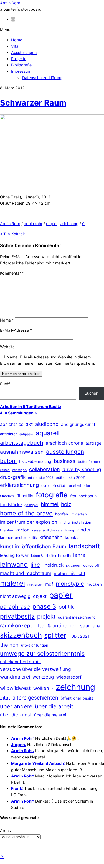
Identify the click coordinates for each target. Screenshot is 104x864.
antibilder (8, 434)
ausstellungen (65, 451)
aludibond (47, 424)
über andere (16, 706)
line (35, 564)
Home (16, 39)
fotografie (52, 495)
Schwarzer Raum (33, 102)
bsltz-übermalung (35, 461)
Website (7, 346)
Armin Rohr (10, 223)
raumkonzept (16, 625)
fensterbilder (78, 485)
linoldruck (53, 565)
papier (51, 223)
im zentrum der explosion (28, 522)
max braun (34, 585)
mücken (94, 584)
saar (85, 625)
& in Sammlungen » (18, 413)
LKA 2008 (73, 566)
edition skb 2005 (40, 478)
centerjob (19, 470)
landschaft (84, 546)
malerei (12, 583)
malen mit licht (69, 573)
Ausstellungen (24, 52)
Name (7, 320)
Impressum (21, 71)
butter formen (89, 462)
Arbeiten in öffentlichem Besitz (30, 406)
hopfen (61, 514)
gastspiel (31, 505)
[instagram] (13, 19)
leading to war (14, 555)
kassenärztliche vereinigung (53, 530)
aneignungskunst (78, 424)
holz (66, 504)
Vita (14, 46)
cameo (5, 470)
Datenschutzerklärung (42, 77)
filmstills (24, 495)
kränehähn (50, 537)
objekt (40, 596)
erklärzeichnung (19, 485)
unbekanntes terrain (20, 661)
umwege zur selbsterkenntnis (42, 653)
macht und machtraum (25, 573)
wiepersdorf (69, 677)
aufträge (93, 443)
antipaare (26, 434)
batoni (8, 460)
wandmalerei (15, 677)
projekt (46, 616)
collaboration (44, 469)
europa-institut (53, 486)
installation (81, 522)
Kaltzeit (16, 233)
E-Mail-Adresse (16, 330)
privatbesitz (17, 616)
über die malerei (50, 714)
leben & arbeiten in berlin (51, 556)
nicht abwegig (15, 596)
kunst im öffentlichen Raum (33, 546)
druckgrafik (13, 477)
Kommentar (12, 273)
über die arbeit (54, 706)
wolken (41, 688)
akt (29, 424)
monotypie (70, 583)
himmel (50, 504)
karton (22, 530)
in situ (65, 522)
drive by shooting (81, 469)
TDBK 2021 (79, 636)
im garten (78, 514)
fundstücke (11, 504)
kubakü (71, 537)
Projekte (18, 58)
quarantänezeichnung (77, 617)
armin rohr (33, 223)
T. (3, 233)
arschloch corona (64, 443)
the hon (9, 645)
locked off (91, 565)
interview (6, 530)
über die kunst (16, 714)
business (64, 461)
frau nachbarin (83, 495)
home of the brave (26, 513)
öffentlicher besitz (77, 698)
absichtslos (11, 424)
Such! (5, 383)
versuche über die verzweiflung (35, 669)
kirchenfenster (13, 537)
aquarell (47, 433)
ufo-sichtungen (34, 645)
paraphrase (15, 606)
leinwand (14, 564)
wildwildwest (15, 688)
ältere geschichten (35, 698)
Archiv (6, 830)
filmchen (7, 496)
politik (66, 607)
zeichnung (69, 223)
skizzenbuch (21, 635)
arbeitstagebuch (21, 442)
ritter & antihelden (56, 625)
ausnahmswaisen (22, 452)
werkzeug (43, 677)
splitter (55, 635)
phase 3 (44, 606)
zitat (5, 698)
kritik (33, 537)
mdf (49, 584)
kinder (84, 530)
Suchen (91, 393)
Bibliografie (21, 65)
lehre (79, 555)
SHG (96, 626)
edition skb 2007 (70, 477)
